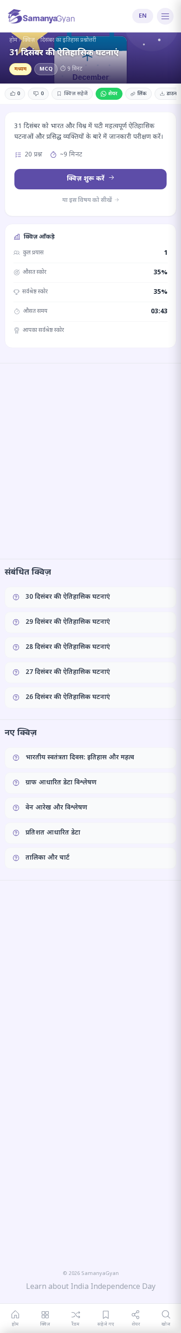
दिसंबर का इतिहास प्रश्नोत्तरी (68, 40)
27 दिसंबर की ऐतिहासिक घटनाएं (68, 672)
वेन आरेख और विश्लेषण (56, 807)
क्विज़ (29, 40)
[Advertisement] (90, 460)
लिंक (142, 94)
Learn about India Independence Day (90, 1287)
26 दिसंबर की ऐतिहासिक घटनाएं (68, 697)
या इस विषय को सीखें (87, 200)
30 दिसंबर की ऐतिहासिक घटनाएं (68, 597)
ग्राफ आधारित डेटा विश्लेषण (61, 782)
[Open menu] (165, 16)
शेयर (112, 94)
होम (13, 40)
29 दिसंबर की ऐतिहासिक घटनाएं (68, 622)
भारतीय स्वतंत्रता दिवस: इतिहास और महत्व (80, 757)
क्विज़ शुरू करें (86, 179)
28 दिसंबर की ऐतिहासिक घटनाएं (68, 647)
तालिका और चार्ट (48, 858)
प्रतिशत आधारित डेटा (53, 832)
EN (143, 16)
